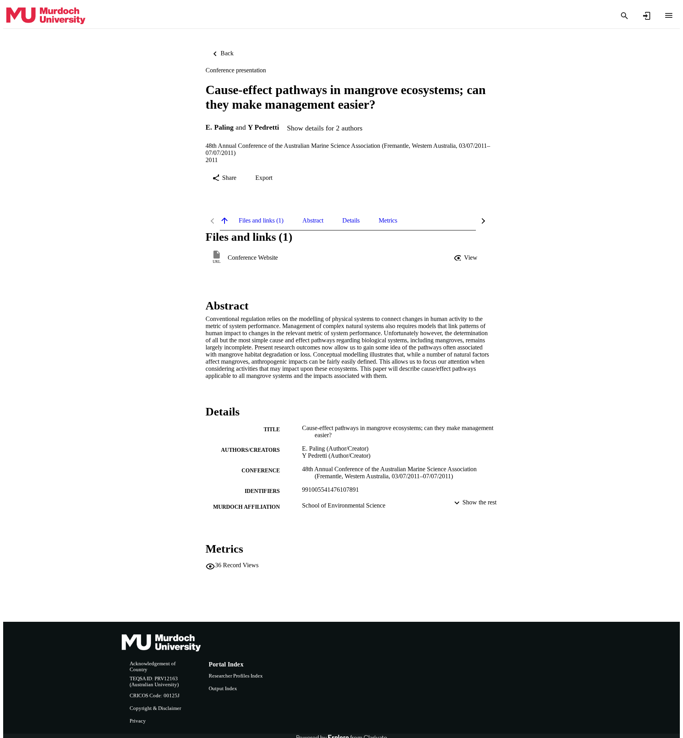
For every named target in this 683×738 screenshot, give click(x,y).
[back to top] (224, 220)
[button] (466, 258)
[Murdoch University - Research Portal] (45, 16)
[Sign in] (647, 16)
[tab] (261, 220)
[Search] (624, 16)
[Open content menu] (669, 15)
